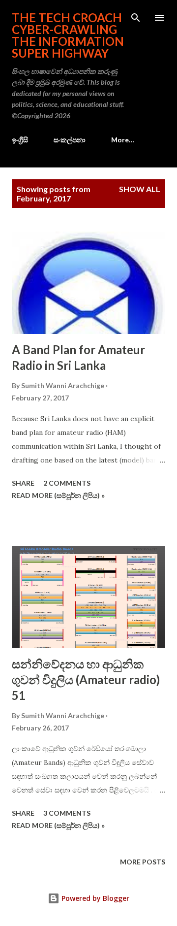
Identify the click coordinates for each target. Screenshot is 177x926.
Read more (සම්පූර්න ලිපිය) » (58, 495)
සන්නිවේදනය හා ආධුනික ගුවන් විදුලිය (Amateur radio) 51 (86, 679)
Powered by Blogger (94, 898)
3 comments (66, 813)
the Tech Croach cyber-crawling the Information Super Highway (68, 35)
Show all (139, 189)
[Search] (136, 18)
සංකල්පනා (70, 139)
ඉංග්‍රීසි (20, 139)
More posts (142, 862)
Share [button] (23, 483)
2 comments (66, 483)
